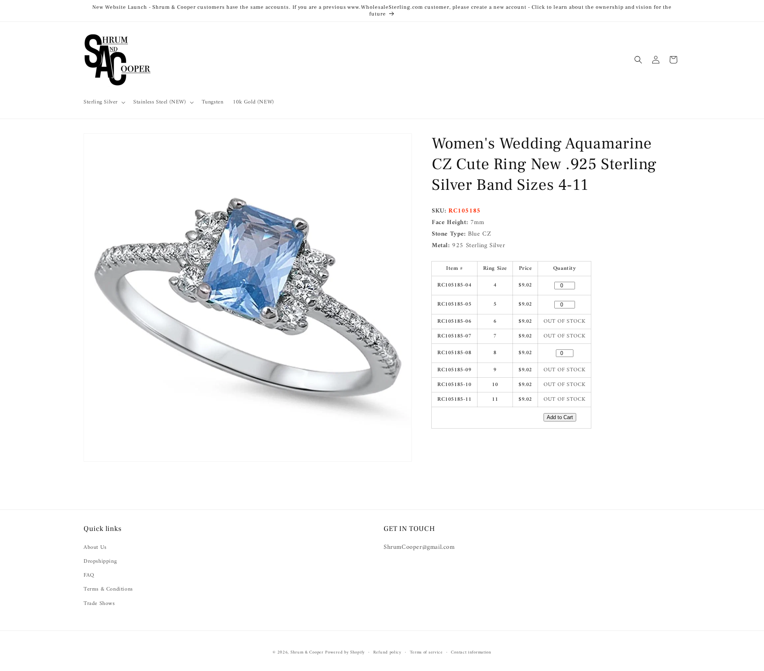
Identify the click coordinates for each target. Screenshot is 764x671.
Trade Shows (99, 604)
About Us (95, 547)
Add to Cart (560, 417)
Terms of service (426, 652)
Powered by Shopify (345, 652)
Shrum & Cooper (307, 652)
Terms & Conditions (108, 589)
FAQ (89, 575)
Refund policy (387, 652)
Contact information (471, 652)
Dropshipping (100, 561)
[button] (104, 102)
